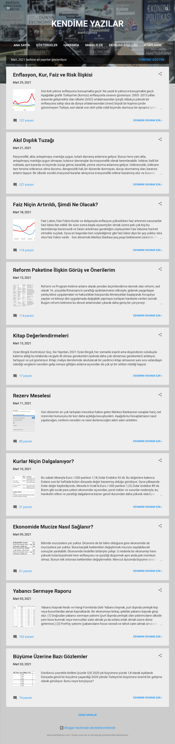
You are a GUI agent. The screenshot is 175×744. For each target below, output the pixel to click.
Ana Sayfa (22, 45)
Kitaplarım (152, 45)
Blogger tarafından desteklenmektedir (90, 728)
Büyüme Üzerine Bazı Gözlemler (50, 656)
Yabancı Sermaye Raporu (42, 591)
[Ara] (167, 9)
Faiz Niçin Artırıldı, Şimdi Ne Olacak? (55, 204)
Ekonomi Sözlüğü (123, 45)
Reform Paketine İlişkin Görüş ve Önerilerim (64, 270)
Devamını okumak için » (147, 120)
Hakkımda (71, 45)
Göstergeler (46, 45)
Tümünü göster (151, 59)
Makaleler (94, 45)
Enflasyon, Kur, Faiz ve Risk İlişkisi (52, 75)
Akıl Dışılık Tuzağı (33, 140)
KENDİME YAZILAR (87, 24)
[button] (160, 74)
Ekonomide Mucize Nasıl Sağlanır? (53, 527)
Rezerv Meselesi (32, 396)
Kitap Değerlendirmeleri (41, 336)
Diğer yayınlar (87, 715)
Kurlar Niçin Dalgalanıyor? (43, 461)
